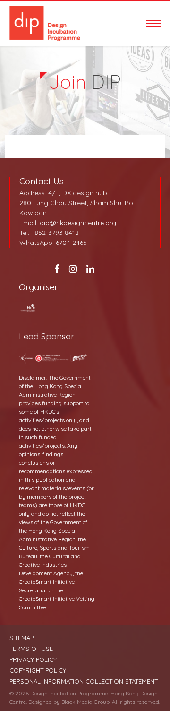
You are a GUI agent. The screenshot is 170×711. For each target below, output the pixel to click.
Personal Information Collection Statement (83, 681)
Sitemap (21, 638)
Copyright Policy (37, 671)
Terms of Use (31, 649)
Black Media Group (85, 701)
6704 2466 (71, 242)
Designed (40, 701)
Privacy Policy (33, 660)
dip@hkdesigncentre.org (78, 222)
